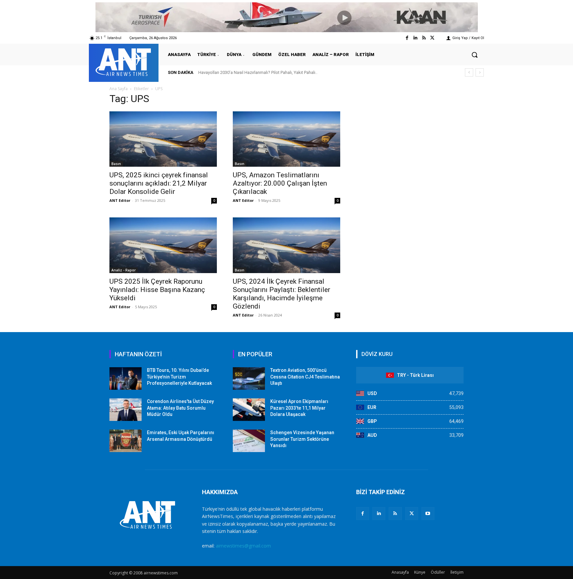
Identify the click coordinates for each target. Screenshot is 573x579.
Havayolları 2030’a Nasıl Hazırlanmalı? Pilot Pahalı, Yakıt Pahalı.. (257, 72)
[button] (474, 54)
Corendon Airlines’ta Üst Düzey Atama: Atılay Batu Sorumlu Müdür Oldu (180, 408)
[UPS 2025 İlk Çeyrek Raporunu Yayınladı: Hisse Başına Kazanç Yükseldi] (163, 245)
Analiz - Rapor (123, 270)
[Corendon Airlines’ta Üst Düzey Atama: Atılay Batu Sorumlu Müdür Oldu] (125, 409)
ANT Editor (119, 200)
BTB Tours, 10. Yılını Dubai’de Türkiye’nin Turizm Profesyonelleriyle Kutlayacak (179, 377)
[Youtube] (427, 513)
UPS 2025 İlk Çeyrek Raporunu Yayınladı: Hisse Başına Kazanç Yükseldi (157, 289)
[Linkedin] (415, 38)
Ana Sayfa (118, 88)
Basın (116, 163)
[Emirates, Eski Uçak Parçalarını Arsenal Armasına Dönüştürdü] (125, 441)
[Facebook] (407, 38)
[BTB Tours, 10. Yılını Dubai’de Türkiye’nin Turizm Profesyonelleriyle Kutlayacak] (125, 378)
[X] (411, 513)
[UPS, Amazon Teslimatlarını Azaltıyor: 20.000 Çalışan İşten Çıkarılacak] (286, 139)
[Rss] (424, 38)
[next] (480, 72)
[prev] (469, 72)
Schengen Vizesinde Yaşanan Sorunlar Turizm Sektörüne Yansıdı (302, 439)
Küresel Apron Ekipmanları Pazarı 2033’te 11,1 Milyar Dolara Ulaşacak (299, 408)
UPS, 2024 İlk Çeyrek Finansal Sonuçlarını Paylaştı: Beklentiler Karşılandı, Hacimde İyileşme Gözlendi (281, 293)
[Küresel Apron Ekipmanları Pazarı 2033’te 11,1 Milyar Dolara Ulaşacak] (249, 409)
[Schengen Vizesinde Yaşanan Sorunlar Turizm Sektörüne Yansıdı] (249, 441)
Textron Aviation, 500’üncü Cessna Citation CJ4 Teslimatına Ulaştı (305, 377)
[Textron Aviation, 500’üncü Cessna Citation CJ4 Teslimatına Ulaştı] (249, 378)
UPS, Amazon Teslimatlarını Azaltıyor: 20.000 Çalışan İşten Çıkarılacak (280, 183)
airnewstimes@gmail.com (243, 546)
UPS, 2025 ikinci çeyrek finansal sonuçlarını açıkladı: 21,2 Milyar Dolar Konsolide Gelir (158, 183)
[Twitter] (432, 38)
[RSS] (395, 513)
